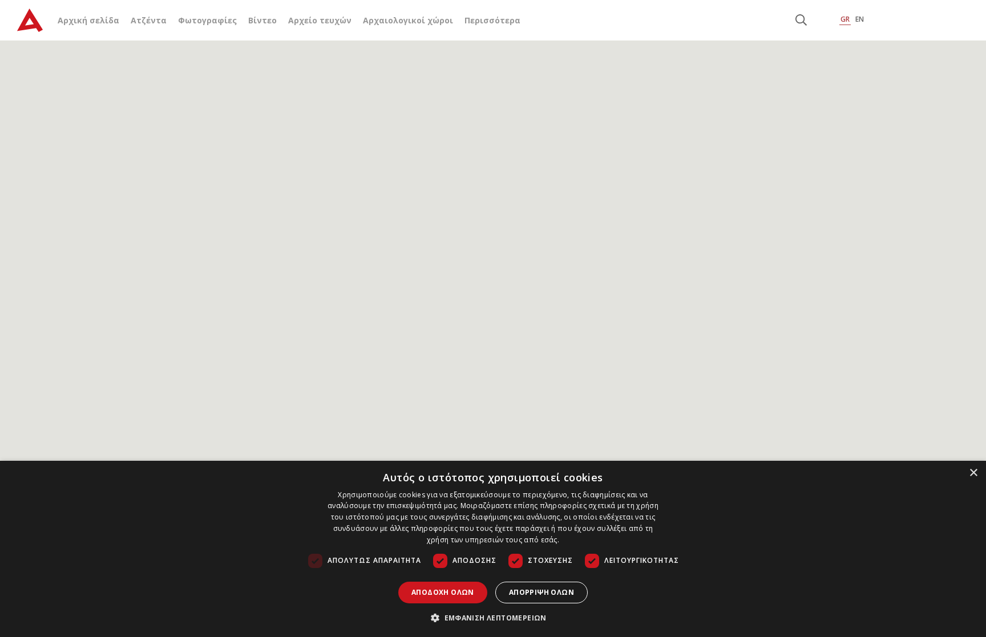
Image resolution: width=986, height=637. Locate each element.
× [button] (973, 473)
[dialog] (493, 549)
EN (859, 19)
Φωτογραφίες (207, 20)
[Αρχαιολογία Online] (30, 20)
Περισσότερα (492, 20)
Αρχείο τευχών (319, 20)
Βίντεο (262, 20)
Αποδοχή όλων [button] (442, 592)
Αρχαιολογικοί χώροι (408, 20)
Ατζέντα (149, 20)
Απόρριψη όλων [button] (541, 592)
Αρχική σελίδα (88, 20)
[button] (493, 617)
